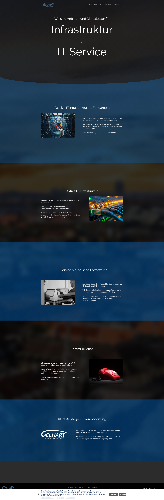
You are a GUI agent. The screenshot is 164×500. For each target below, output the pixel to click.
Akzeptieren (113, 494)
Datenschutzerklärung (47, 498)
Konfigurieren (70, 498)
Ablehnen (123, 494)
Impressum (60, 498)
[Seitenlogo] (49, 5)
